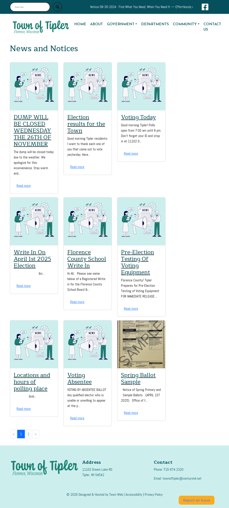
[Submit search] (57, 7)
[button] (122, 24)
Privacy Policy (154, 494)
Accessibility (133, 494)
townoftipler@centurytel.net (182, 478)
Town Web (116, 494)
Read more (24, 185)
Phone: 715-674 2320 (168, 469)
